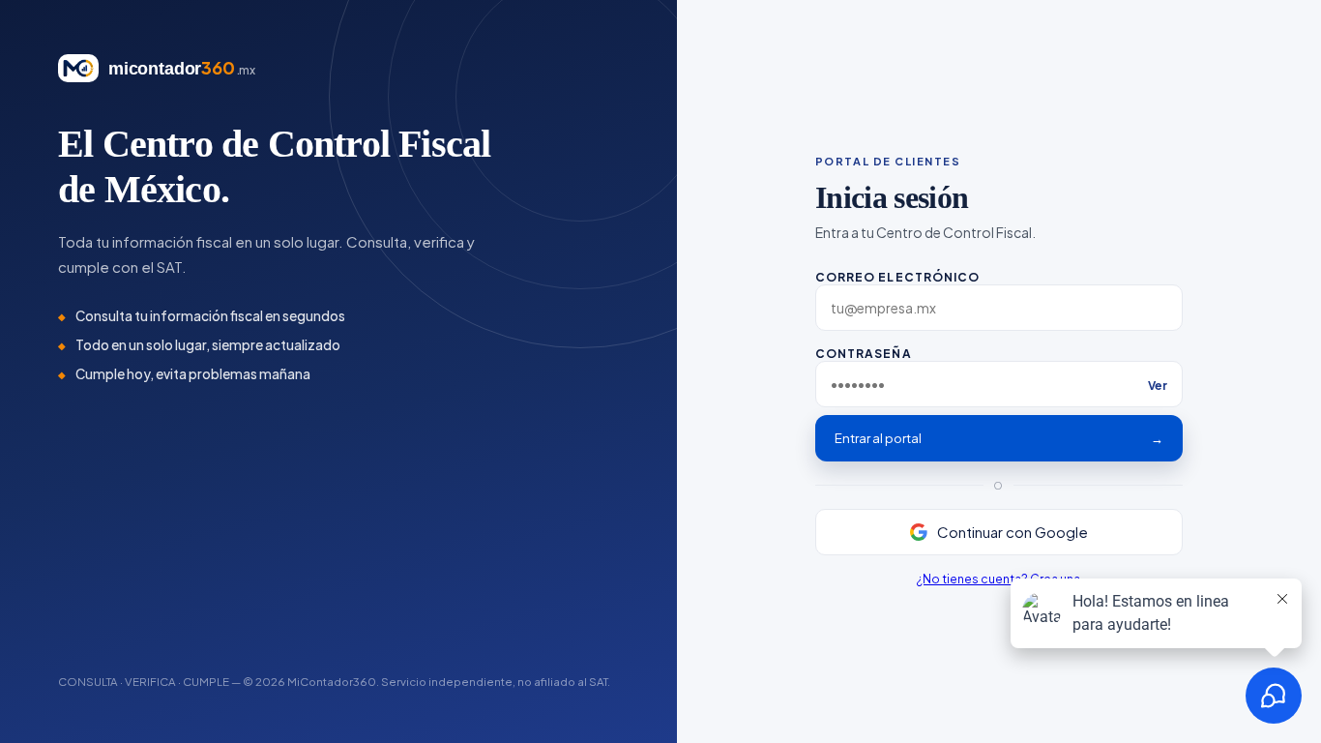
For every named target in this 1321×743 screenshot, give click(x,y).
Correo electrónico (897, 277)
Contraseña (991, 369)
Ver (1157, 385)
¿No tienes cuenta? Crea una (998, 579)
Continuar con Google (1012, 531)
